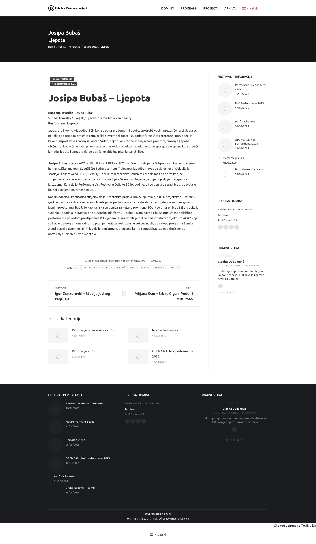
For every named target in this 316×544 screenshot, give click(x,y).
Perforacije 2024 (233, 157)
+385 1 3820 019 (227, 219)
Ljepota (133, 268)
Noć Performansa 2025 (168, 330)
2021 (77, 268)
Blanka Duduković (231, 261)
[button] (219, 292)
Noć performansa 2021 (64, 84)
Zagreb (175, 268)
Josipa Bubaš (118, 268)
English (311, 525)
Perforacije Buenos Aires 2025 (93, 330)
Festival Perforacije (62, 79)
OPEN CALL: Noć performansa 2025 (172, 353)
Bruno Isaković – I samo (249, 169)
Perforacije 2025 (83, 351)
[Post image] (58, 335)
